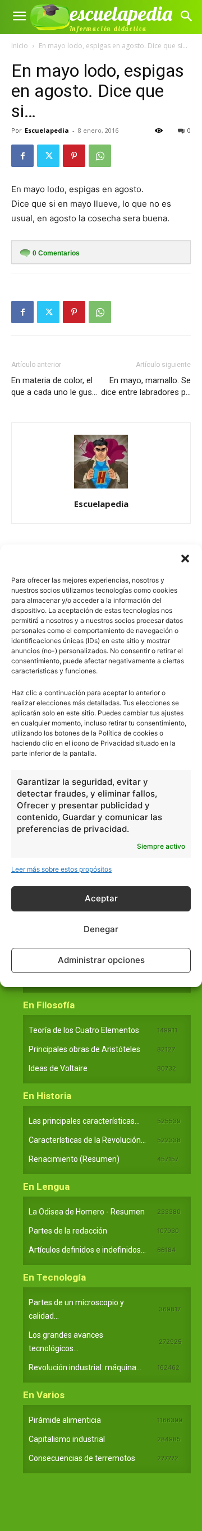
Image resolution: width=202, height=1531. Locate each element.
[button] (185, 558)
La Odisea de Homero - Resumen (87, 1211)
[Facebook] (22, 156)
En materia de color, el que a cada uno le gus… (54, 386)
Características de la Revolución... (87, 1140)
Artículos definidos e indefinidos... (87, 1249)
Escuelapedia (47, 130)
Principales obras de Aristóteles (84, 1049)
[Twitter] (48, 156)
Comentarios (56, 253)
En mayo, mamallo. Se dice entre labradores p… (146, 386)
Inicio (19, 45)
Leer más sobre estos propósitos (61, 869)
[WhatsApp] (100, 156)
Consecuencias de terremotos (82, 1458)
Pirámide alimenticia (65, 1420)
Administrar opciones (101, 960)
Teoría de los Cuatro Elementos (84, 1030)
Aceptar (101, 898)
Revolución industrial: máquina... (85, 1367)
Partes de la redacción (68, 1230)
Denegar (101, 929)
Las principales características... (84, 1120)
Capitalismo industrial (67, 1439)
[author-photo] (101, 488)
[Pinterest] (74, 156)
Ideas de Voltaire (58, 1068)
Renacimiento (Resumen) (74, 1159)
